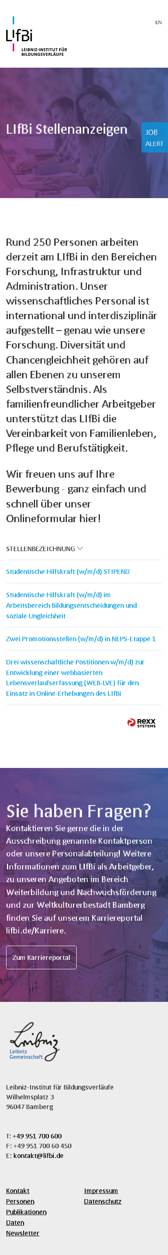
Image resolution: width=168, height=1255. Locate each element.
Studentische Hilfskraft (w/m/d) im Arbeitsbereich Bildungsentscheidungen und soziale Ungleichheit (71, 605)
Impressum (101, 1190)
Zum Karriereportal (41, 957)
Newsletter (23, 1233)
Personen (20, 1201)
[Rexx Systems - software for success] (141, 723)
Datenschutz (103, 1201)
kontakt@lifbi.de (38, 1155)
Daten (15, 1222)
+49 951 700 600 (37, 1136)
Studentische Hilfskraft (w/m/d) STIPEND (68, 571)
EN (158, 22)
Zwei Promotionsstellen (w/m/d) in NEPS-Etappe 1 (81, 638)
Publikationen (26, 1211)
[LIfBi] (36, 53)
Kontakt (17, 1190)
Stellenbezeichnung (40, 548)
